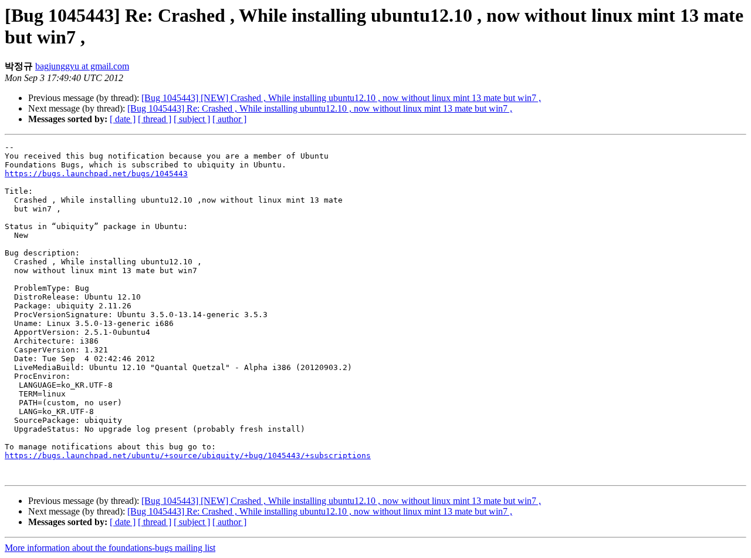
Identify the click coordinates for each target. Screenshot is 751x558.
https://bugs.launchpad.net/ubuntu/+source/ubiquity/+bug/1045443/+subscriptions (188, 455)
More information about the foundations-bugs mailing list (110, 548)
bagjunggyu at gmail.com (82, 66)
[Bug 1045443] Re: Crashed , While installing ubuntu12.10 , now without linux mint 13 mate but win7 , (319, 108)
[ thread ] (154, 119)
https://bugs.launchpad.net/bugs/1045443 (96, 173)
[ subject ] (192, 119)
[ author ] (229, 119)
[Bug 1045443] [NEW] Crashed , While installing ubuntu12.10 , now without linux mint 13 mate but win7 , (341, 98)
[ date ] (123, 119)
